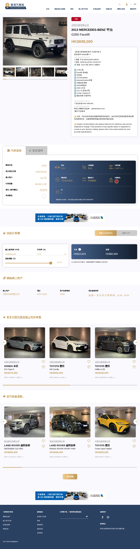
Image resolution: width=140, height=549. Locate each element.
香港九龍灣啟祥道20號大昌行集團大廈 (112, 528)
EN (135, 4)
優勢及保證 (121, 9)
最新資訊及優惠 (59, 9)
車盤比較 (109, 9)
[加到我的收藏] (43, 361)
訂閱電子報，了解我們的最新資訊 (70, 512)
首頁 (47, 9)
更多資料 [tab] (37, 150)
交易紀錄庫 (97, 9)
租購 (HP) (126, 233)
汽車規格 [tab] (16, 150)
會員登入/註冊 (41, 516)
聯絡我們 (133, 9)
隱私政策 (40, 529)
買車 (71, 9)
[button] (67, 72)
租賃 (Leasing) (105, 233)
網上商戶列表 (83, 9)
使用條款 (40, 533)
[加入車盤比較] (43, 366)
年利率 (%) (41, 250)
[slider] (50, 263)
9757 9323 (42, 294)
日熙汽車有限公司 (11, 294)
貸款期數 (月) (10, 259)
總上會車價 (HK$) (12, 250)
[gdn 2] (70, 218)
